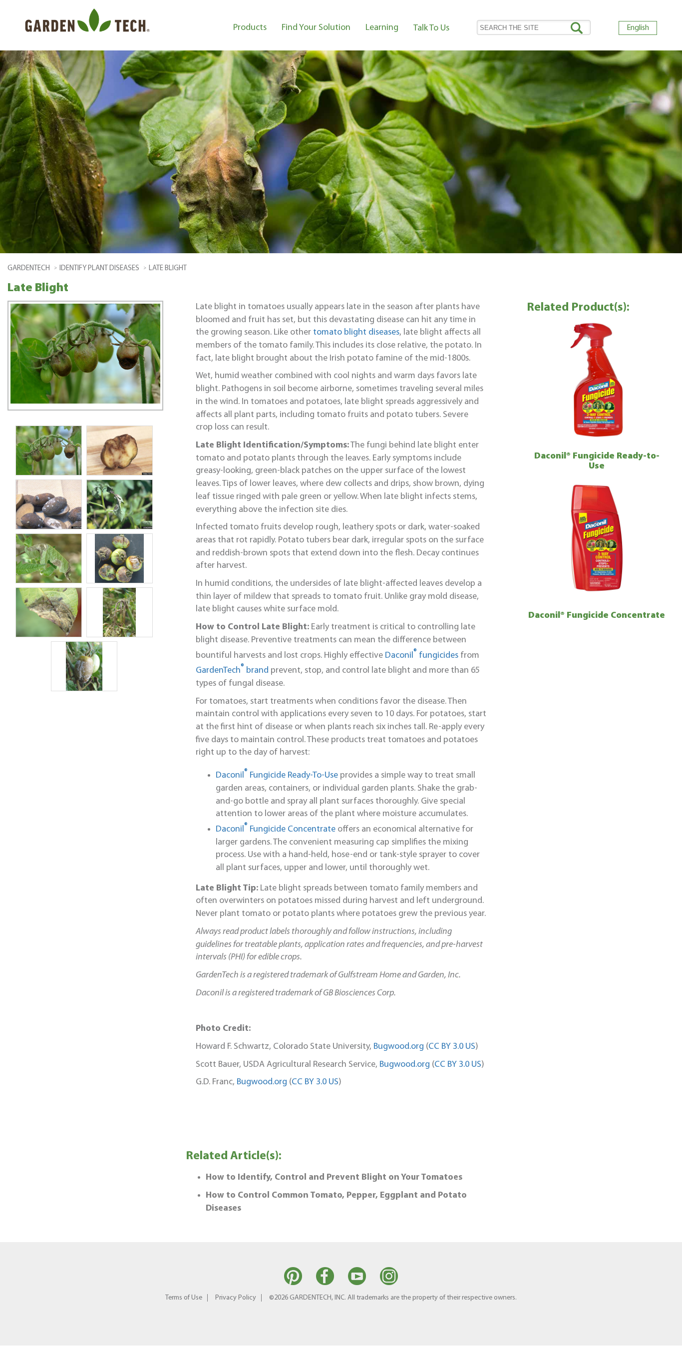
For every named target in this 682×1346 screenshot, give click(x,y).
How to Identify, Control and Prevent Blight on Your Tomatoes (334, 1177)
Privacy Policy (235, 1298)
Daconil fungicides (421, 655)
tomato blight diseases (356, 332)
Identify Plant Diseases (99, 268)
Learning (381, 27)
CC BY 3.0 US (451, 1046)
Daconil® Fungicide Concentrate (596, 615)
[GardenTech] (87, 22)
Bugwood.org (398, 1046)
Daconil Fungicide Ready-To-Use (277, 775)
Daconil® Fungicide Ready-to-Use (597, 461)
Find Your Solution (316, 27)
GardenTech (28, 268)
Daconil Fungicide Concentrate (276, 829)
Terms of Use (183, 1298)
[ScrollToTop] (659, 1333)
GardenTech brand (232, 670)
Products (250, 27)
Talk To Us (431, 28)
